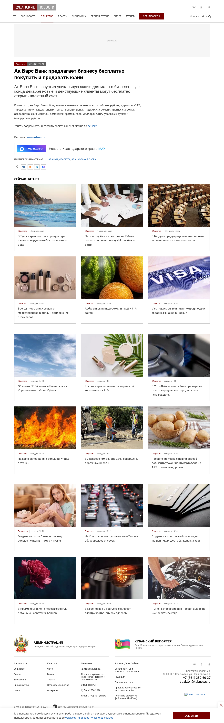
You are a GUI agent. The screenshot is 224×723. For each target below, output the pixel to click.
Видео (50, 674)
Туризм (130, 16)
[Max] (43, 167)
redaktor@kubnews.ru (195, 682)
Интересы (52, 690)
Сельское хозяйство (58, 685)
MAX (101, 149)
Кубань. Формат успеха (93, 695)
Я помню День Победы (127, 663)
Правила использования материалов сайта (128, 689)
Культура (52, 663)
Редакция (120, 677)
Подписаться (35, 148)
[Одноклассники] (30, 167)
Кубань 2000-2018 (91, 690)
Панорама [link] (23, 531)
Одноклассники (201, 7)
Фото (50, 668)
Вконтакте (194, 7)
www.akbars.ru (36, 137)
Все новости (28, 16)
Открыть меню (14, 17)
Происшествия (100, 16)
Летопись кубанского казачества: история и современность (93, 677)
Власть (62, 16)
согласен (191, 715)
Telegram (208, 7)
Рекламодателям (124, 682)
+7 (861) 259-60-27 (197, 678)
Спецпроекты (151, 16)
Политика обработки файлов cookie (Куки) (126, 697)
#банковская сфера (83, 159)
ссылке (92, 126)
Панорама (86, 663)
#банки (53, 159)
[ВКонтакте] (23, 167)
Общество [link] (22, 231)
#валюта (64, 159)
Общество (47, 16)
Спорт (117, 16)
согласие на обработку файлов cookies (89, 717)
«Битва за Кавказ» (91, 668)
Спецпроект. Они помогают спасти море (127, 670)
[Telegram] (37, 167)
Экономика (78, 16)
